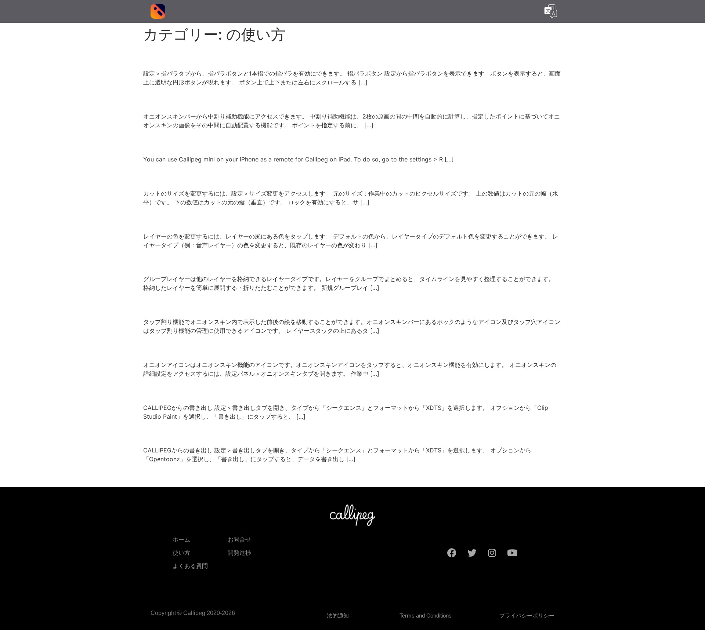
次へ (552, 475)
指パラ (161, 56)
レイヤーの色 (179, 218)
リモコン (167, 142)
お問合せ (239, 539)
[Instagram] (492, 553)
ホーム (181, 539)
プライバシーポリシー (526, 615)
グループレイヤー (191, 261)
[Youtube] (512, 553)
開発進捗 (239, 553)
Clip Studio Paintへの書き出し (225, 390)
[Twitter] (472, 553)
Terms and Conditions (426, 615)
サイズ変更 (173, 175)
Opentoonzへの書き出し (210, 433)
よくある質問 (190, 566)
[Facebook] (451, 553)
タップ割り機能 (185, 304)
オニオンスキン (185, 347)
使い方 (181, 553)
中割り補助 (172, 99)
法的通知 (338, 615)
